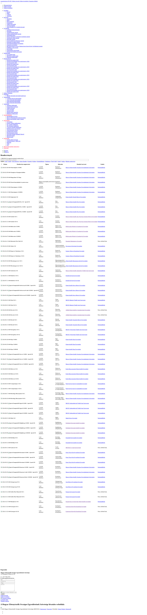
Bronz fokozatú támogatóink (14, 102)
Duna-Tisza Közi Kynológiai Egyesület (75, 452)
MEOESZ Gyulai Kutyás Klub (73, 447)
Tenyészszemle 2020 (12, 84)
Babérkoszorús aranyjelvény (13, 128)
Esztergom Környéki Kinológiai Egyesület (76, 506)
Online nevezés (16, 1)
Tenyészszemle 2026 (12, 62)
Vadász (63, 161)
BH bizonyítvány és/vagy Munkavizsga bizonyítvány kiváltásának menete (24, 46)
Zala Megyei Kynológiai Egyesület (74, 482)
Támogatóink (7, 97)
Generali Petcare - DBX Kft (13, 141)
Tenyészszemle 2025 (12, 65)
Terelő (59, 161)
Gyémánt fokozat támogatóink (14, 98)
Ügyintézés (6, 28)
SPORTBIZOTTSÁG (12, 116)
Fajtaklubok (9, 23)
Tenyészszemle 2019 (12, 89)
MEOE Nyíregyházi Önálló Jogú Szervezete (76, 329)
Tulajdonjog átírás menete (13, 38)
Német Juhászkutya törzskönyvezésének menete (18, 36)
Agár (6, 161)
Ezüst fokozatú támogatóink (13, 101)
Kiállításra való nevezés (12, 47)
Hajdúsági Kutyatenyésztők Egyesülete (75, 423)
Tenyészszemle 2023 (12, 73)
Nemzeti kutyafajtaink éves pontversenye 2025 (18, 67)
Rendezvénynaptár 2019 (13, 87)
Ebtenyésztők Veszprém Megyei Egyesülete (76, 320)
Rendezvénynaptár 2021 (13, 80)
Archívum (9, 16)
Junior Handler (23, 161)
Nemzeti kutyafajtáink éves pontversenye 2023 (18, 75)
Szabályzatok (7, 53)
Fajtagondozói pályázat (12, 106)
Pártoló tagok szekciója (12, 112)
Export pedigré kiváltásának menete (15, 40)
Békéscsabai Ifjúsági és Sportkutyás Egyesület (77, 226)
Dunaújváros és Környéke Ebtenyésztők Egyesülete (78, 501)
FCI (8, 145)
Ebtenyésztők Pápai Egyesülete (73, 339)
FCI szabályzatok (11, 54)
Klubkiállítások (40, 161)
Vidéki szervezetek (11, 24)
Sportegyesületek (11, 25)
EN (9, 1)
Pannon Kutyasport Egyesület (73, 492)
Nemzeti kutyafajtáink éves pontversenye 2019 (18, 90)
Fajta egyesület (10, 109)
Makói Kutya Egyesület (71, 418)
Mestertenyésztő (11, 135)
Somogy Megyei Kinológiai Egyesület (75, 251)
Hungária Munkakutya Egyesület (74, 241)
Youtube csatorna (5, 601)
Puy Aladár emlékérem (12, 124)
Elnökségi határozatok (12, 57)
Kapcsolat (6, 148)
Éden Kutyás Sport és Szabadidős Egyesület (76, 383)
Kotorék (30, 161)
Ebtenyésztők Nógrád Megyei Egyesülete (76, 197)
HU (11, 1)
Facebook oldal (4, 599)
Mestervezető (10, 137)
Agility (9, 161)
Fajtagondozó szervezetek (13, 50)
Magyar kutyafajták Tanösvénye (11, 146)
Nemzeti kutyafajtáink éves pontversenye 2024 (18, 71)
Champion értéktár (33, 1)
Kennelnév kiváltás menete (13, 42)
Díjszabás (9, 31)
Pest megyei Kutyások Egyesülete (74, 246)
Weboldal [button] (100, 167)
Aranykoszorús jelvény (12, 130)
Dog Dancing (15, 161)
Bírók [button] (103, 167)
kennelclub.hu (4, 1)
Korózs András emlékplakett (14, 123)
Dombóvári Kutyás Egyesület (73, 275)
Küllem (34, 161)
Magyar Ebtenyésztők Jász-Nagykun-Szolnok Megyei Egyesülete (81, 216)
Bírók (8, 20)
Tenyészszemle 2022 (12, 78)
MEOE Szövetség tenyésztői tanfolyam (16, 95)
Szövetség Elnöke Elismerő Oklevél (15, 134)
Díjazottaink (7, 120)
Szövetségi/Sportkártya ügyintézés (15, 43)
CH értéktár (9, 122)
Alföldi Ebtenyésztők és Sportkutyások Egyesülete (78, 310)
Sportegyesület (10, 111)
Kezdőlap (6, 10)
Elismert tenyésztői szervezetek (14, 51)
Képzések (6, 94)
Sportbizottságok (8, 115)
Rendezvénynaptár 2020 (13, 83)
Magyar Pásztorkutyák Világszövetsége (16, 117)
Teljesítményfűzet (11, 35)
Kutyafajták (9, 49)
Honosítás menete (11, 39)
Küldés (2, 594)
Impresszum (43, 609)
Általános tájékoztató (12, 105)
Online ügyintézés (24, 1)
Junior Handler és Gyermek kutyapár (16, 27)
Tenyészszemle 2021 (12, 82)
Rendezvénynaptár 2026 (13, 60)
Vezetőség (9, 18)
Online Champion (8, 93)
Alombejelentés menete (12, 32)
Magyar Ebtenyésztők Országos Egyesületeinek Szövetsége (80, 167)
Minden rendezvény (70, 161)
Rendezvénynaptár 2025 (13, 64)
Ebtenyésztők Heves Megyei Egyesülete (75, 285)
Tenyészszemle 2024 (12, 69)
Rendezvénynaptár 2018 (13, 91)
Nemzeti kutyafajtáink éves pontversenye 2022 (18, 79)
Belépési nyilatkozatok (12, 113)
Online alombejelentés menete (14, 34)
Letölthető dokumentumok (13, 29)
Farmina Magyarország (12, 139)
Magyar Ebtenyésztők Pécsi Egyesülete (75, 202)
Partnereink (6, 138)
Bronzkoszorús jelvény (12, 133)
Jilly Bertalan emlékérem (13, 126)
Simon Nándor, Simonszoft (64, 609)
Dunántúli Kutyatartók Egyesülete (74, 437)
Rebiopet (9, 142)
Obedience (48, 161)
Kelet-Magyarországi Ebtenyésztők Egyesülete (77, 369)
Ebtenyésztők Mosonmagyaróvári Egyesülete (77, 261)
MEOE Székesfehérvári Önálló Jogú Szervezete (77, 403)
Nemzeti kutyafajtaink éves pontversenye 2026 (18, 61)
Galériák (9, 14)
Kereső (8, 12)
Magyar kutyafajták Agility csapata (15, 119)
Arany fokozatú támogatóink (14, 100)
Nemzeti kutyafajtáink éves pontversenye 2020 (18, 86)
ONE (8, 144)
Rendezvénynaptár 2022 (13, 76)
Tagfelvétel (6, 104)
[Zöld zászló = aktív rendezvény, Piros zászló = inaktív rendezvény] (1, 167)
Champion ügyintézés (12, 45)
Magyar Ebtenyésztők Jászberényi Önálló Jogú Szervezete (80, 270)
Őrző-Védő (54, 161)
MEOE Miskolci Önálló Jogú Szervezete (75, 300)
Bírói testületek (10, 21)
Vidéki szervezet (11, 108)
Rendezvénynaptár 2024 (13, 68)
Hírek (8, 13)
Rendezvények (7, 58)
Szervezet (6, 17)
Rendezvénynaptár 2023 (13, 72)
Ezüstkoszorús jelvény (12, 131)
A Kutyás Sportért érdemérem (14, 127)
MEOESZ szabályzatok (12, 56)
